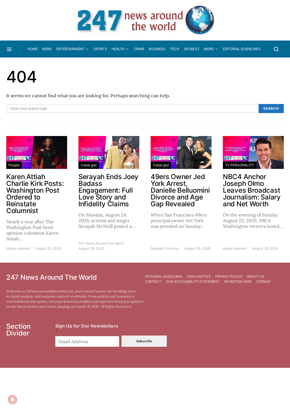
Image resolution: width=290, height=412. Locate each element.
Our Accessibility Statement (192, 281)
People (14, 165)
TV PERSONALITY (239, 165)
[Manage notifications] (12, 399)
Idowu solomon (18, 248)
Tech (174, 49)
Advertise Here (238, 281)
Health (118, 49)
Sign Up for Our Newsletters (86, 329)
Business (157, 49)
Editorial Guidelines (242, 49)
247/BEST (192, 49)
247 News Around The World (100, 243)
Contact (153, 281)
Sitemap (263, 281)
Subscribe (144, 341)
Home (32, 49)
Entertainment (70, 49)
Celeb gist (89, 165)
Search (271, 109)
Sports (100, 49)
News (47, 49)
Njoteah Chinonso (165, 248)
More (209, 49)
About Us (255, 276)
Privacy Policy (228, 276)
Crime (139, 49)
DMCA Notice (199, 276)
